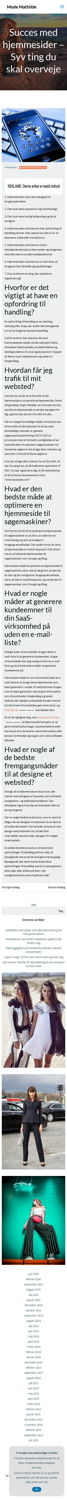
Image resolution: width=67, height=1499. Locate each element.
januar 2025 (33, 1300)
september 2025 (33, 1284)
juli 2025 (33, 1294)
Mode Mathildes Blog (33, 167)
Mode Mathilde (21, 6)
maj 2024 (33, 1336)
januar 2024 (33, 1357)
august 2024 (33, 1320)
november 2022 (33, 1424)
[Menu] (62, 7)
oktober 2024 (33, 1310)
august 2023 (33, 1378)
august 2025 (33, 1289)
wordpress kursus (48, 717)
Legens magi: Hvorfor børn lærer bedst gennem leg (33, 957)
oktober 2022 (33, 1430)
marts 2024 (33, 1346)
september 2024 (33, 1315)
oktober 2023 (33, 1367)
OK (36, 1489)
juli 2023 (33, 1383)
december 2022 (33, 1419)
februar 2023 (33, 1409)
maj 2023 (33, 1393)
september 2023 (33, 1372)
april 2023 (33, 1398)
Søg (33, 904)
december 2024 (33, 1305)
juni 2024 (33, 1331)
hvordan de (11, 709)
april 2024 (33, 1341)
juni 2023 (33, 1388)
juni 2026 (33, 1274)
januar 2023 (33, 1414)
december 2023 (33, 1362)
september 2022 (33, 1435)
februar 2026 (33, 1279)
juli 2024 (33, 1326)
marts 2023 (33, 1404)
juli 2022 (33, 1440)
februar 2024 (33, 1352)
